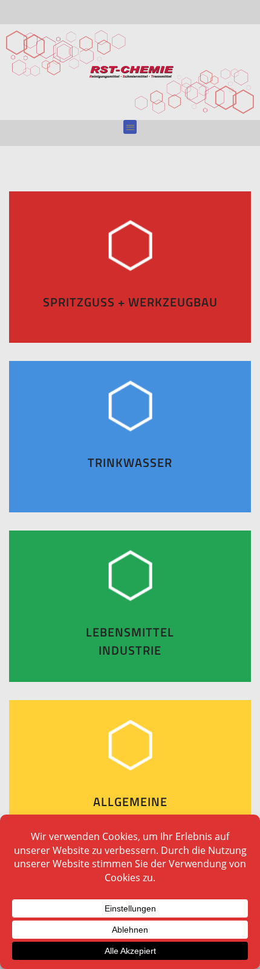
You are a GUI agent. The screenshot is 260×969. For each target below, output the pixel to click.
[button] (130, 127)
